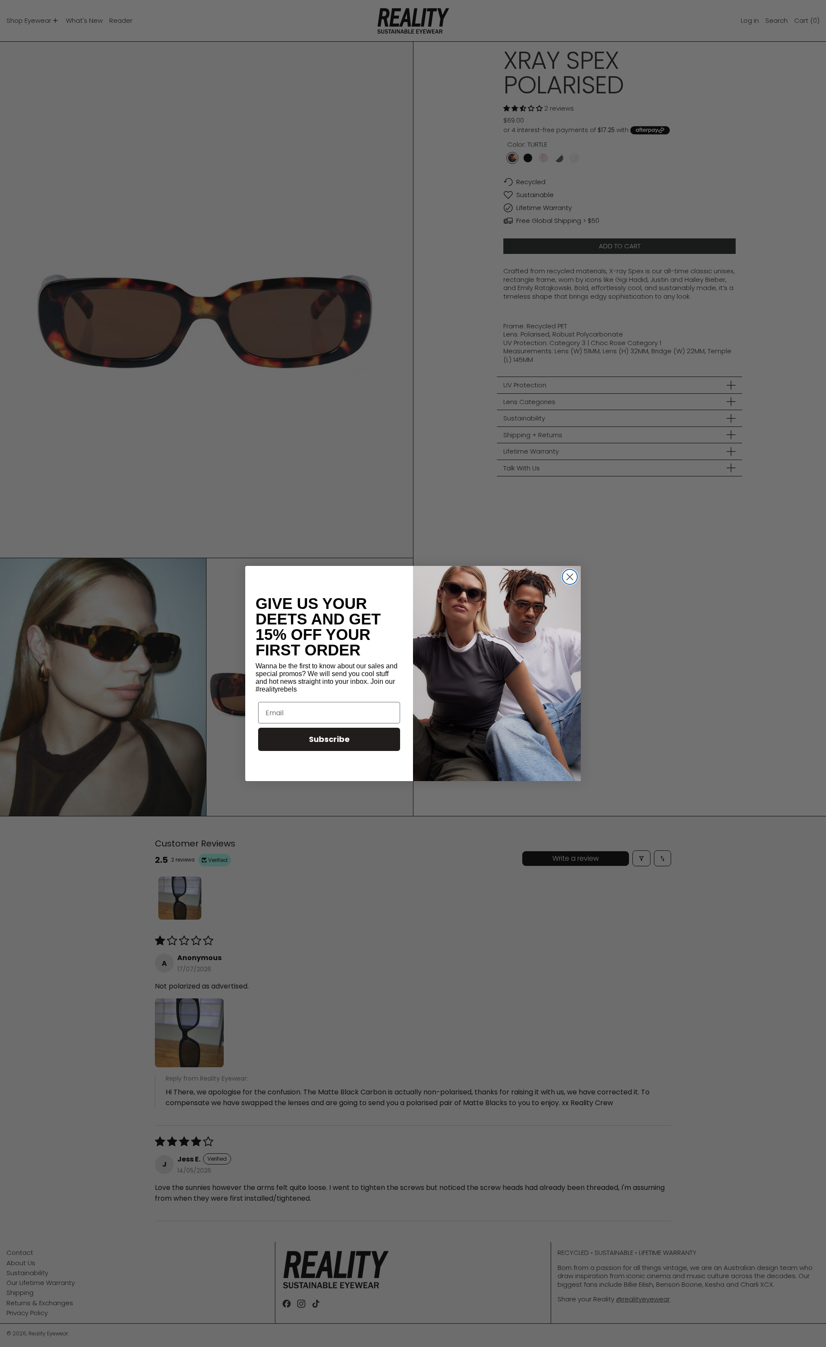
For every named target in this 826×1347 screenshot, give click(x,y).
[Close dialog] (569, 576)
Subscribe (329, 739)
